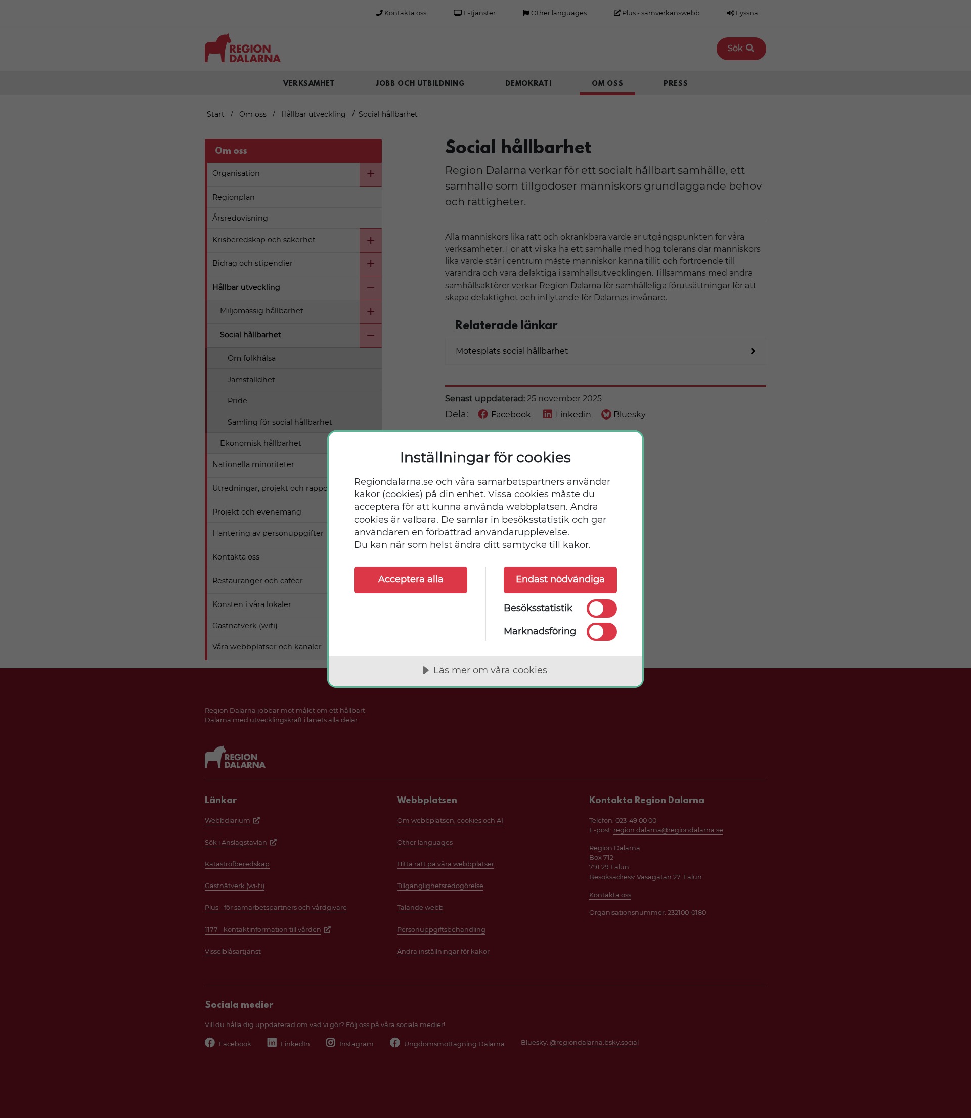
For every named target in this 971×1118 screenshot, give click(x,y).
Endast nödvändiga (560, 579)
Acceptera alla (411, 579)
